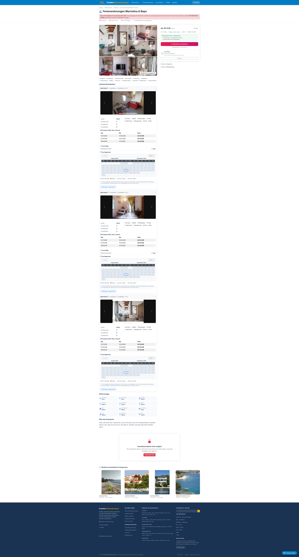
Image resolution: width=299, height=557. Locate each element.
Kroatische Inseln (129, 513)
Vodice (169, 526)
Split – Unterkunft (180, 519)
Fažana (149, 512)
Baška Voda (145, 533)
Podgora (168, 533)
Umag (150, 514)
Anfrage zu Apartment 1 (108, 187)
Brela (152, 533)
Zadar (143, 528)
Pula (169, 512)
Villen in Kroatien (129, 521)
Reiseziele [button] (136, 2)
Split (172, 533)
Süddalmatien (146, 531)
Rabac (143, 514)
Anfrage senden (290, 553)
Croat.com (127, 532)
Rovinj (147, 514)
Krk (151, 519)
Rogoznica (116, 7)
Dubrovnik (145, 538)
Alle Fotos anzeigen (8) (149, 73)
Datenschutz (180, 554)
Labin (153, 512)
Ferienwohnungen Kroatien (131, 511)
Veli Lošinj (151, 521)
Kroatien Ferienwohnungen (107, 521)
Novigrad (161, 512)
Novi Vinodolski (166, 519)
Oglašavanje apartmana (106, 536)
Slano (165, 540)
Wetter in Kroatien (129, 516)
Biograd (144, 526)
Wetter (168, 2)
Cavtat (143, 540)
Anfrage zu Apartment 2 (109, 291)
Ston (168, 540)
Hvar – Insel (179, 524)
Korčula (153, 540)
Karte (180, 58)
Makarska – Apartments (182, 522)
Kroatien (101, 7)
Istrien (144, 510)
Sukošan (163, 526)
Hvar (156, 533)
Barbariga (144, 512)
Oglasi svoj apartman (195, 554)
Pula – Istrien (179, 529)
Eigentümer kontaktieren (180, 44)
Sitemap (187, 554)
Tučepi (147, 535)
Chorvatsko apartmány (130, 527)
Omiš (164, 533)
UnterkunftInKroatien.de (130, 530)
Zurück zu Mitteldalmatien (167, 67)
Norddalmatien (147, 524)
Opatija (143, 521)
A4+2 (178, 32)
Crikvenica (147, 519)
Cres (143, 519)
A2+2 (171, 32)
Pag (155, 526)
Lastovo (157, 540)
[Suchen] (198, 511)
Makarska (160, 533)
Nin (147, 526)
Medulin (157, 512)
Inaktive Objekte (104, 524)
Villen (175, 2)
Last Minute (160, 2)
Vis (150, 535)
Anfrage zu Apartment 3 (109, 389)
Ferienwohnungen (148, 2)
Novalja (160, 519)
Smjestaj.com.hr (128, 535)
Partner (102, 527)
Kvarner (144, 517)
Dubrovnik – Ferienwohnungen (183, 517)
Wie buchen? (181, 547)
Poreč (165, 512)
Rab (147, 521)
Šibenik (158, 526)
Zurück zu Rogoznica (166, 64)
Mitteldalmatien (108, 7)
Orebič (161, 540)
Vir (166, 526)
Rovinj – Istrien (179, 527)
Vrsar (154, 514)
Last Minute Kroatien (130, 518)
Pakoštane (151, 526)
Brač (149, 533)
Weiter (151, 155)
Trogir (143, 535)
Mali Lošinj (155, 519)
